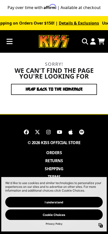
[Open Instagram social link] (48, 132)
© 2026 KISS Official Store (54, 142)
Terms (54, 177)
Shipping (54, 168)
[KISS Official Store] (54, 41)
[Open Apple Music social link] (70, 132)
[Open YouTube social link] (59, 132)
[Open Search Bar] (84, 41)
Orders (54, 152)
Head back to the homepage (54, 89)
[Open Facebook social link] (26, 132)
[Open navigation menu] (9, 41)
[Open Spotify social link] (81, 132)
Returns (54, 160)
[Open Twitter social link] (37, 132)
